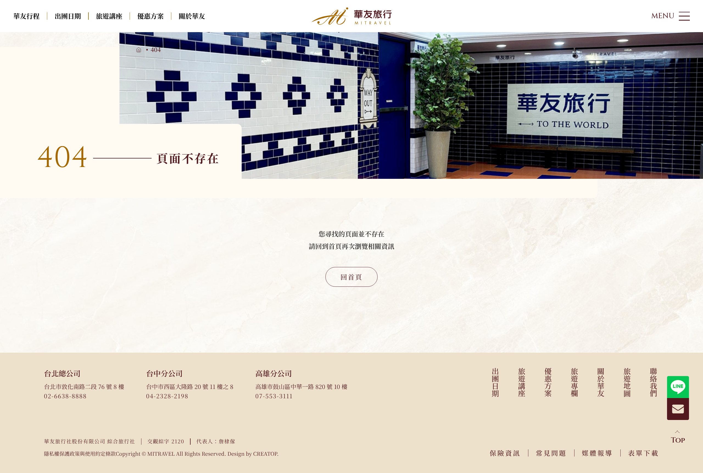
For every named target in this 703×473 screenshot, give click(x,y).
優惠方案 (150, 16)
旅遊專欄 (574, 382)
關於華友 (192, 16)
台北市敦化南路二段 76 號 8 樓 (84, 386)
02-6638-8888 (65, 396)
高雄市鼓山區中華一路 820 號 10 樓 (301, 386)
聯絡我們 (653, 382)
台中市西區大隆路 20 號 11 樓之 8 (189, 386)
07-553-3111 (274, 396)
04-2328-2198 (167, 396)
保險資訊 (505, 453)
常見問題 (551, 453)
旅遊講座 (109, 16)
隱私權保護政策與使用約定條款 (80, 453)
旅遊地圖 (627, 382)
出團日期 (68, 16)
